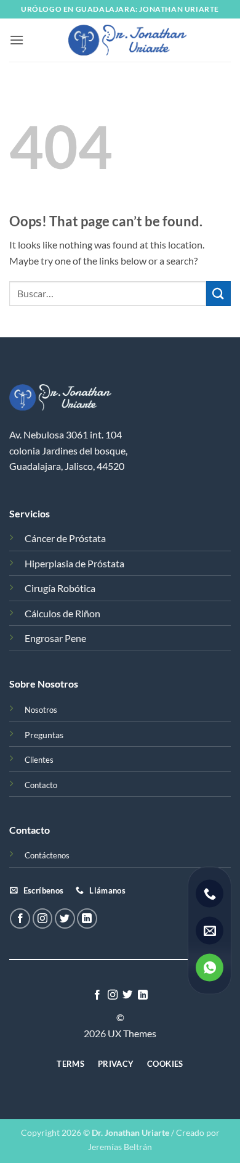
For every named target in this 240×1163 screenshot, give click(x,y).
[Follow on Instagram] (43, 918)
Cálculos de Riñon (62, 613)
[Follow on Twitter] (65, 918)
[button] (16, 40)
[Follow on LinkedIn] (87, 918)
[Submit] (218, 293)
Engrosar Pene (55, 638)
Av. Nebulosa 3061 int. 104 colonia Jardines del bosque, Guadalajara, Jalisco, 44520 (68, 450)
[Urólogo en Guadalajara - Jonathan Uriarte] (127, 40)
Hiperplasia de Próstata (74, 563)
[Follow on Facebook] (20, 918)
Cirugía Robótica (60, 588)
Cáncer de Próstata (65, 538)
